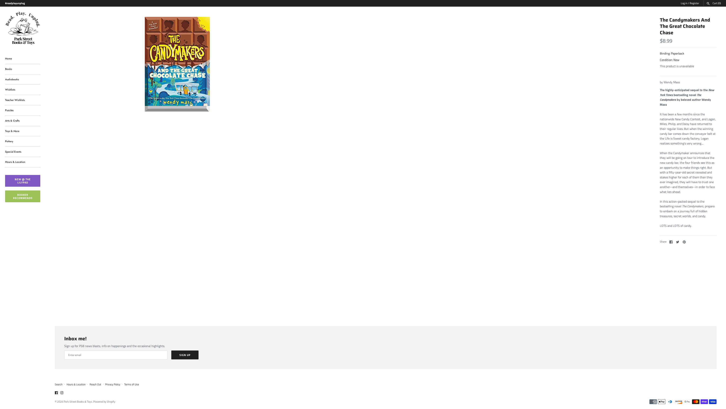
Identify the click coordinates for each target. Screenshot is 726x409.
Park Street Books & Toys (78, 402)
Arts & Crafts (12, 121)
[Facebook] (56, 393)
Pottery (9, 141)
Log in (684, 3)
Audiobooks (12, 79)
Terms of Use (131, 384)
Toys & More (12, 131)
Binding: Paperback (672, 53)
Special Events (13, 152)
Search (59, 384)
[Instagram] (61, 393)
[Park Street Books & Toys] (22, 28)
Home (8, 58)
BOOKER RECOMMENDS (23, 196)
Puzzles (9, 110)
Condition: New (669, 60)
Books (8, 69)
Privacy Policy (112, 384)
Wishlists (10, 89)
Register (694, 3)
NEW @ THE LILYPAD (23, 180)
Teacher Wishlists (15, 100)
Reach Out (95, 384)
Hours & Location (15, 162)
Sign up (184, 355)
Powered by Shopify (104, 402)
